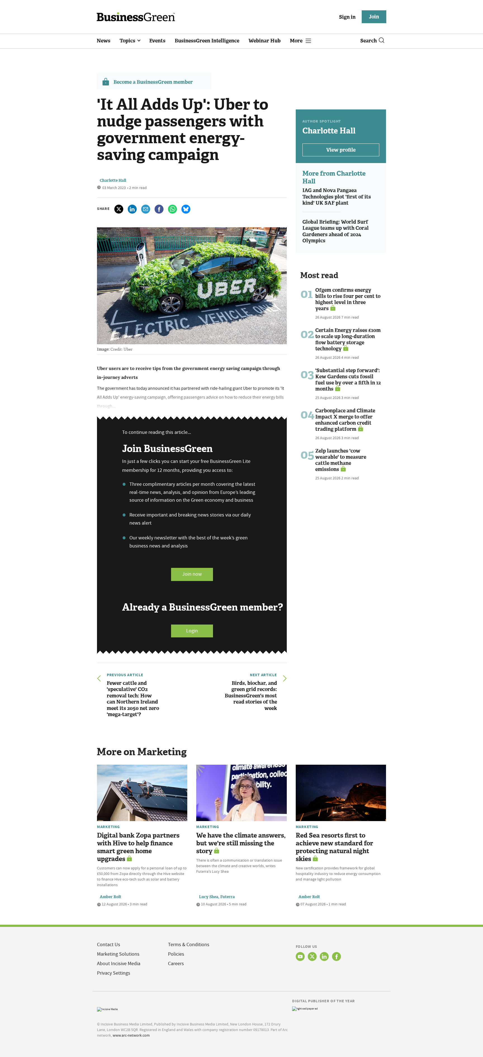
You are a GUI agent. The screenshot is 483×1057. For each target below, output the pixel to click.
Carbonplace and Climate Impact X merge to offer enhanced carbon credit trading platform (345, 419)
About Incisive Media (118, 963)
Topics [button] (128, 40)
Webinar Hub (264, 40)
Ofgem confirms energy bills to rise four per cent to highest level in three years (347, 299)
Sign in (347, 17)
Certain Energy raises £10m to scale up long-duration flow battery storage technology (348, 339)
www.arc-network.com (131, 1035)
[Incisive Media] (107, 1008)
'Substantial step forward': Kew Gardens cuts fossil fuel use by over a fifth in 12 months (348, 379)
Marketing (108, 826)
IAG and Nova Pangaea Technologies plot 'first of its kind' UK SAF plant (336, 196)
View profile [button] (341, 150)
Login (192, 631)
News (103, 40)
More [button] (297, 40)
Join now (192, 574)
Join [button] (374, 16)
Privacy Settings (113, 973)
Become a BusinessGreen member (153, 82)
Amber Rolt (110, 897)
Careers (176, 963)
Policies (176, 954)
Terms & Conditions (188, 944)
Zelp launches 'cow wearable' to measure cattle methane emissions (340, 460)
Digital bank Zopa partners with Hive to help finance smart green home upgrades (138, 847)
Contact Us (108, 944)
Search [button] (368, 40)
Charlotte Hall (113, 180)
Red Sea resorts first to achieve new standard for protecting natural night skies (334, 847)
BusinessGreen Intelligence (207, 40)
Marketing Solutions (118, 954)
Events (157, 40)
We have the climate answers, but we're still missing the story (241, 843)
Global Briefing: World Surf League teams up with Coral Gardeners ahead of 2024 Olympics (335, 231)
